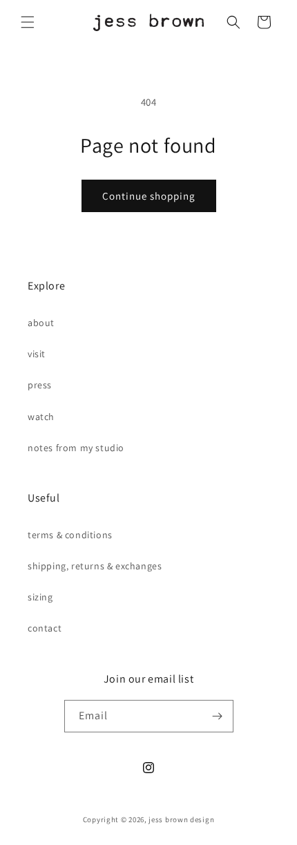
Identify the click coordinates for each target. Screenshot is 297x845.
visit (37, 354)
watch (41, 416)
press (40, 385)
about (41, 322)
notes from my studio (76, 448)
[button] (27, 22)
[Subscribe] (217, 716)
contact (44, 628)
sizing (40, 597)
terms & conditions (70, 535)
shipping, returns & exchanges (95, 566)
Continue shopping (148, 195)
